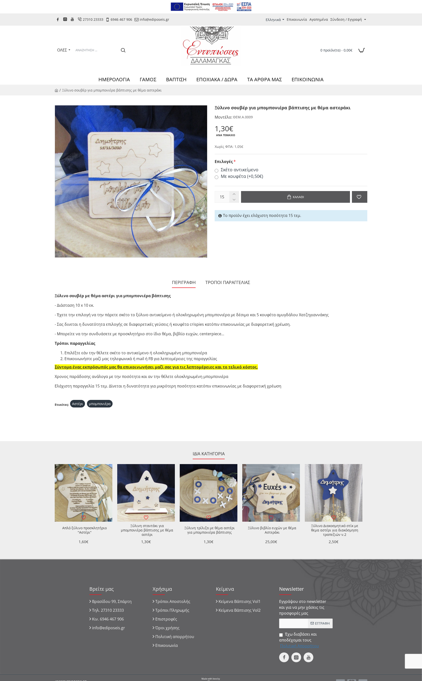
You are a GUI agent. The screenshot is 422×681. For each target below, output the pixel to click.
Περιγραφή (184, 282)
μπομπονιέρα (100, 403)
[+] (234, 194)
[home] (56, 90)
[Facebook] (58, 19)
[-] (234, 200)
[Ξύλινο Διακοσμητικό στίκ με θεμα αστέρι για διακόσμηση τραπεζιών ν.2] (333, 493)
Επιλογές (224, 161)
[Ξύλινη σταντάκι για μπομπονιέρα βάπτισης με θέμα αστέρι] (146, 493)
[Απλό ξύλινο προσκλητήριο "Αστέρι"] (83, 493)
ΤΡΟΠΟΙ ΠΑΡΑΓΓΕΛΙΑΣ (227, 282)
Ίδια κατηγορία (209, 454)
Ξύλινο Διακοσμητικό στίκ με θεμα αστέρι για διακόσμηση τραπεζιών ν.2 (334, 530)
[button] (295, 197)
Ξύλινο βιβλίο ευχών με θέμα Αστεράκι (272, 530)
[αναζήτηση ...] (123, 50)
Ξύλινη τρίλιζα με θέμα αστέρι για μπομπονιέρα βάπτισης (209, 530)
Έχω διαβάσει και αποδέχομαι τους (299, 640)
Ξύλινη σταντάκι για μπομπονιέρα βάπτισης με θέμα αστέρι (147, 530)
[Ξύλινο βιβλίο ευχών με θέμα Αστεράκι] (271, 493)
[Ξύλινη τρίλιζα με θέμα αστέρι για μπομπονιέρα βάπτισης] (208, 493)
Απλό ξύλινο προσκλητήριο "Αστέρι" (84, 530)
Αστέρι (77, 403)
